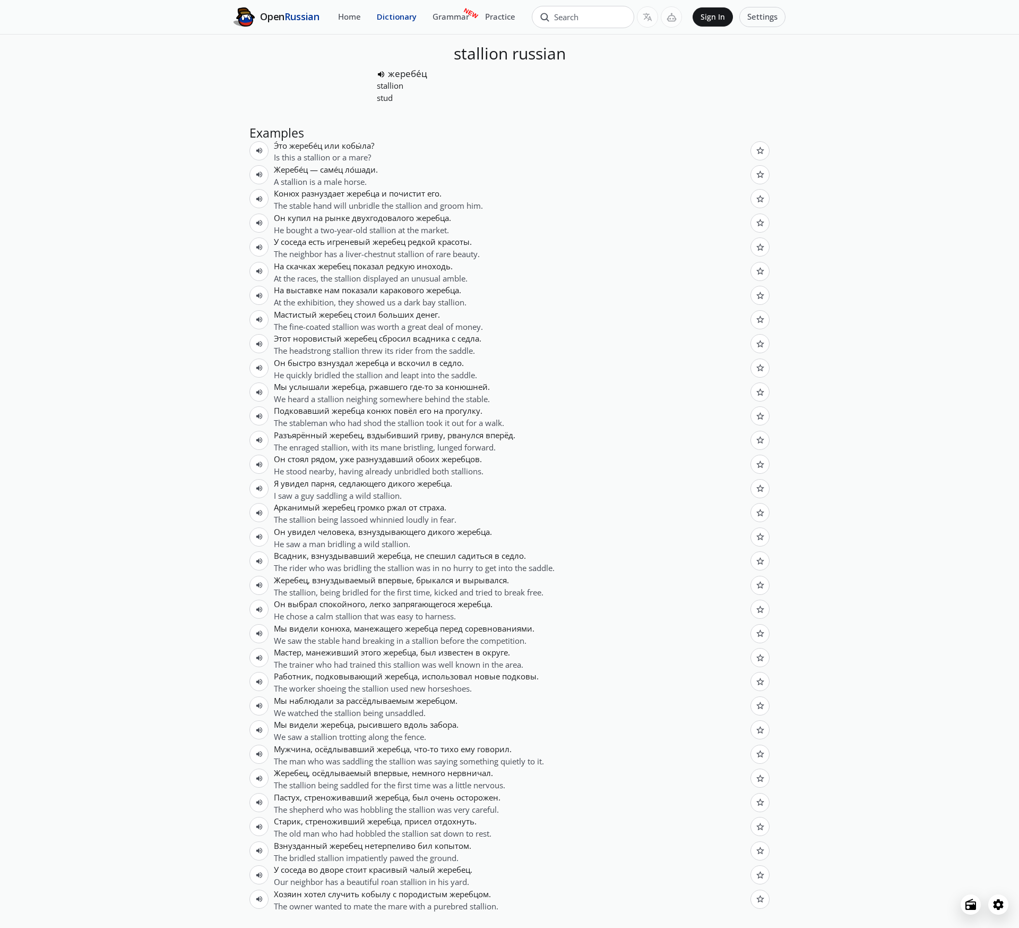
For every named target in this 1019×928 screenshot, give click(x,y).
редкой (422, 241)
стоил (365, 314)
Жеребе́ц (291, 169)
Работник (292, 676)
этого (371, 652)
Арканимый (297, 507)
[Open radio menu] (971, 905)
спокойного (342, 604)
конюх (379, 410)
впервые (395, 580)
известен (455, 652)
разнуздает (322, 193)
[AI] (671, 17)
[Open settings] (998, 905)
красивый (388, 869)
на (318, 217)
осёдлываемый (342, 773)
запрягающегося (424, 604)
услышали (309, 386)
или (332, 145)
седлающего (362, 483)
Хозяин (288, 894)
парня (322, 483)
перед (451, 628)
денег (427, 314)
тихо (450, 749)
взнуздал (335, 362)
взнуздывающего (392, 531)
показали (360, 290)
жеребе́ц (407, 73)
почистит (407, 193)
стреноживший (335, 821)
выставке (304, 290)
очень (442, 797)
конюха (335, 628)
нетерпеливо (390, 845)
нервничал (469, 773)
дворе (331, 869)
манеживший (332, 652)
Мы (280, 386)
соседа (293, 241)
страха (431, 507)
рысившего (380, 724)
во (313, 869)
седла (468, 338)
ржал (397, 507)
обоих (427, 459)
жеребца (363, 193)
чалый (422, 869)
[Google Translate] (647, 17)
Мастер (287, 652)
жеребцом (435, 700)
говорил (493, 749)
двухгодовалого (383, 217)
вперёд (499, 435)
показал (368, 266)
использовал (447, 676)
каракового (402, 290)
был (428, 652)
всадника (431, 338)
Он (280, 217)
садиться (475, 555)
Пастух (287, 797)
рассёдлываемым (380, 700)
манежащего (378, 628)
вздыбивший (393, 435)
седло (450, 362)
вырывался (485, 580)
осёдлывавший (345, 749)
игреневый (348, 241)
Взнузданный (300, 845)
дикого (401, 483)
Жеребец (291, 580)
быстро (302, 362)
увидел (295, 483)
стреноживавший (338, 797)
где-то (421, 386)
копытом (452, 845)
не (419, 555)
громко (371, 507)
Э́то (280, 145)
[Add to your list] (760, 150)
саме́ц (331, 169)
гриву (432, 435)
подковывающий (349, 676)
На (279, 266)
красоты (454, 241)
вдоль (416, 724)
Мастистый (295, 314)
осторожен (477, 797)
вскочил (414, 362)
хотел (315, 894)
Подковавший (302, 410)
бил (425, 845)
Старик (287, 821)
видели (303, 628)
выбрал (302, 604)
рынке (337, 217)
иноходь (434, 266)
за (439, 386)
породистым (423, 894)
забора (443, 724)
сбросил (395, 338)
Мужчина (292, 749)
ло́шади (360, 169)
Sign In (713, 17)
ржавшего (388, 386)
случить (343, 894)
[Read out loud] (381, 74)
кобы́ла (356, 145)
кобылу (376, 894)
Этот (282, 338)
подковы (519, 676)
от (413, 507)
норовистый (317, 338)
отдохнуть (454, 821)
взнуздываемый (344, 580)
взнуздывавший (343, 555)
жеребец (389, 241)
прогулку (462, 410)
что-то (426, 749)
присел (418, 821)
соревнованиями (498, 628)
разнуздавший (384, 459)
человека (336, 531)
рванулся (465, 435)
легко (380, 604)
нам (332, 290)
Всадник (290, 555)
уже (347, 459)
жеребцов (461, 459)
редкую (400, 266)
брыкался (434, 580)
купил (299, 217)
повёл (405, 410)
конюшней (466, 386)
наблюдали (311, 700)
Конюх (286, 193)
